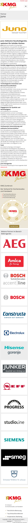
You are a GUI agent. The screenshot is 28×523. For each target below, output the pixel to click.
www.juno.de (4, 167)
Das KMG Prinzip (14, 226)
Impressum (10, 521)
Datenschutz (18, 521)
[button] (26, 6)
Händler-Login (23, 1)
